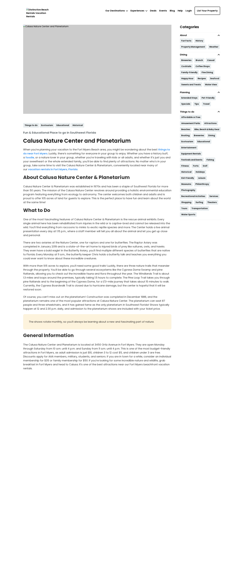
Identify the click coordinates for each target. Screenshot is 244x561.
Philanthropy (202, 184)
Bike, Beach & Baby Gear (206, 129)
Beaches (185, 129)
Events (163, 10)
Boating (185, 135)
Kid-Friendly (187, 178)
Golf (205, 165)
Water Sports (188, 214)
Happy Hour (187, 78)
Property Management (193, 46)
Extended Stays (189, 97)
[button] (200, 35)
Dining (211, 135)
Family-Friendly (189, 72)
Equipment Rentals (191, 153)
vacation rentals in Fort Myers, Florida (53, 169)
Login (189, 10)
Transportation (199, 208)
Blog (172, 10)
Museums (186, 184)
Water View (211, 84)
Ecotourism (187, 141)
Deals (153, 10)
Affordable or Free (190, 117)
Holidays (200, 172)
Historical (186, 172)
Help (180, 10)
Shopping (186, 202)
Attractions (210, 123)
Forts (196, 165)
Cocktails (186, 66)
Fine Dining (207, 72)
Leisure (201, 178)
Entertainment (188, 147)
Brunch (199, 60)
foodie (30, 157)
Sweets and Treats (191, 84)
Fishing (210, 159)
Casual (210, 60)
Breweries (186, 60)
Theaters (212, 202)
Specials (185, 104)
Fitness (185, 165)
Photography (188, 190)
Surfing (199, 202)
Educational (203, 141)
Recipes (202, 78)
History (199, 40)
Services (213, 196)
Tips (196, 104)
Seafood (214, 78)
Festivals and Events (191, 159)
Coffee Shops (203, 66)
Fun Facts (186, 40)
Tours (184, 208)
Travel (206, 104)
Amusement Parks (190, 123)
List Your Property (207, 10)
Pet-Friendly (208, 97)
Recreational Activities (193, 196)
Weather (213, 46)
